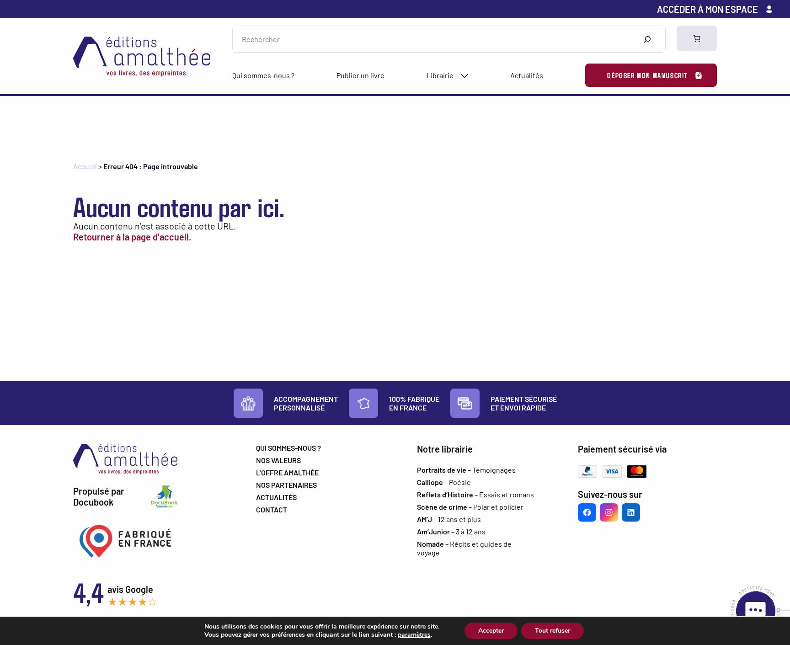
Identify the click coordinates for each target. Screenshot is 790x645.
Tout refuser (552, 630)
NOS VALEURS (278, 460)
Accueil (85, 166)
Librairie (440, 75)
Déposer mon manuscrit (647, 75)
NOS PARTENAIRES (286, 484)
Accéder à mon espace (707, 9)
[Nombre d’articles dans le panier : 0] (697, 38)
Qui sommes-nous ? (263, 75)
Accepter (491, 630)
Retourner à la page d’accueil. (132, 236)
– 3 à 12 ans (451, 531)
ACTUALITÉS (276, 497)
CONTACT (271, 509)
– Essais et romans (475, 494)
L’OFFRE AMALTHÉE (287, 472)
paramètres (414, 635)
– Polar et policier (470, 506)
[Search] (647, 39)
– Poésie (444, 482)
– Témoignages (466, 469)
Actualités (526, 75)
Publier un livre (360, 75)
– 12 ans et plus (449, 519)
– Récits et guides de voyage (464, 548)
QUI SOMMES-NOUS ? (288, 447)
